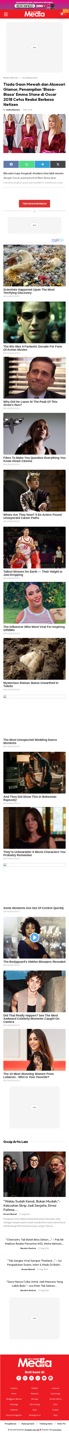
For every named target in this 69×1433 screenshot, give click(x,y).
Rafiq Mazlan (13, 109)
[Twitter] (31, 1378)
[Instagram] (25, 1378)
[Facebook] (18, 1378)
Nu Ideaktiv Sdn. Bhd (32, 1430)
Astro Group (57, 1430)
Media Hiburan (10, 77)
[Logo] (34, 14)
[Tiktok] (38, 1378)
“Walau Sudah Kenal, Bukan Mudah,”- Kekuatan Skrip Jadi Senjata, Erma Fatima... (31, 1205)
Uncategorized (29, 77)
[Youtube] (44, 1378)
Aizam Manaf (10, 1214)
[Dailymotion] (50, 1378)
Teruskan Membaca (34, 203)
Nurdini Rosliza (28, 1248)
